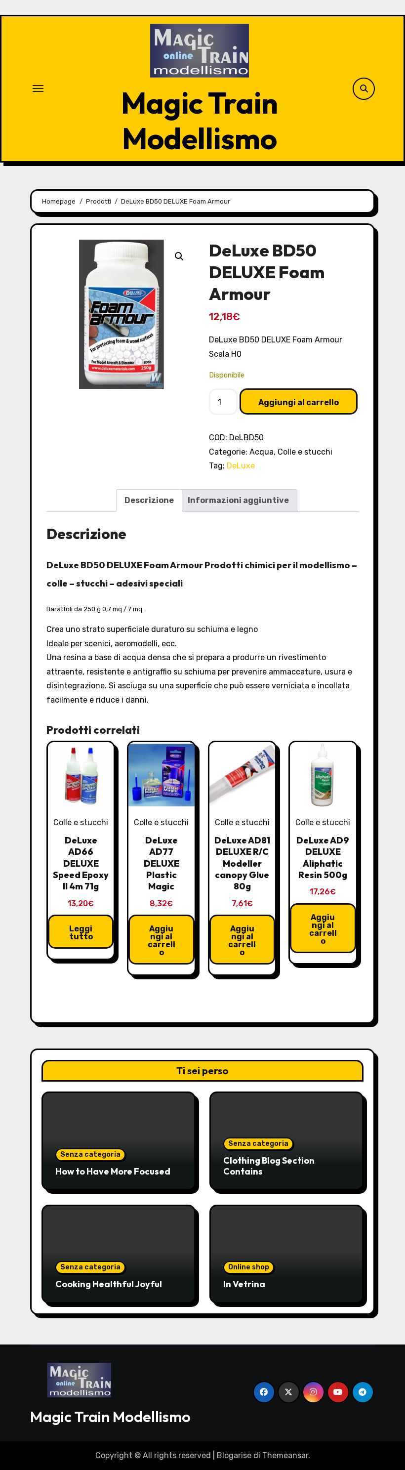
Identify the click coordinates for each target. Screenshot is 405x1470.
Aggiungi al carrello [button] (161, 940)
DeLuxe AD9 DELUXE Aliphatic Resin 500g (322, 858)
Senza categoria (90, 1154)
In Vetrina (244, 1284)
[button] (179, 256)
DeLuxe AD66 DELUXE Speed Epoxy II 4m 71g (81, 863)
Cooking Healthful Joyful (108, 1284)
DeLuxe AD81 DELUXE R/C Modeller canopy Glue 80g (242, 863)
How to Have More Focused (112, 1171)
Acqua (261, 452)
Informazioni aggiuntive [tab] (238, 500)
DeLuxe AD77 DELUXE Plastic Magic (161, 863)
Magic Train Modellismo (199, 120)
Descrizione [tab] (149, 500)
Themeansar (285, 1455)
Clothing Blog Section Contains (269, 1166)
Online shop (248, 1267)
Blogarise (234, 1455)
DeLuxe (241, 465)
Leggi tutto (81, 932)
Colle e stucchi (305, 452)
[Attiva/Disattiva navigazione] (38, 88)
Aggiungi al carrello (298, 402)
